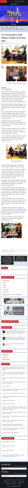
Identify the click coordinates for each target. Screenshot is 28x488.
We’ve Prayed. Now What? (8, 450)
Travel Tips (6, 292)
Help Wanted (5, 354)
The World (5, 289)
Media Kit (8, 483)
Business (7, 251)
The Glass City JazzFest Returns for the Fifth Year (13, 393)
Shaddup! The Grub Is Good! (8, 403)
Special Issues (21, 482)
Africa (4, 282)
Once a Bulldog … (6, 386)
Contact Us (14, 483)
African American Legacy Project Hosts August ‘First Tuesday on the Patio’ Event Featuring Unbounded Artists (13, 374)
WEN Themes (17, 486)
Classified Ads (14, 482)
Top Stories (11, 251)
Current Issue (6, 482)
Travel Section (5, 280)
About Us (20, 483)
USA (4, 287)
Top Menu (14, 4)
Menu (14, 24)
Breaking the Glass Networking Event (10, 432)
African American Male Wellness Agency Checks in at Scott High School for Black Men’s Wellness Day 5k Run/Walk (13, 368)
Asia (4, 285)
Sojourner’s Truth (16, 43)
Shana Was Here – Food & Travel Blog (11, 294)
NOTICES (4, 357)
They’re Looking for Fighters (8, 400)
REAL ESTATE (6, 359)
